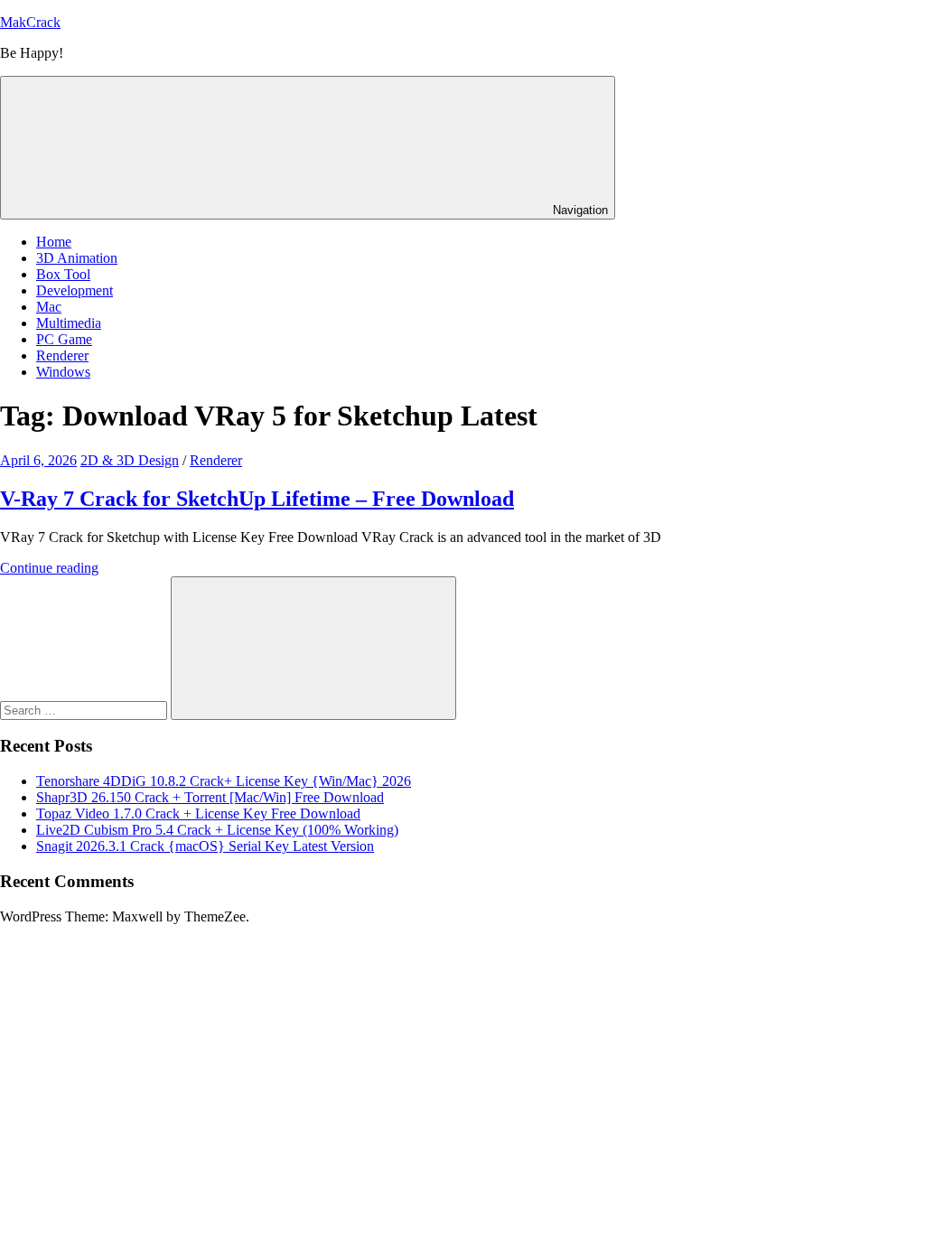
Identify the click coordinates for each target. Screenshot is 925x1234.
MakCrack (30, 22)
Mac (48, 306)
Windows (63, 371)
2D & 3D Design (129, 460)
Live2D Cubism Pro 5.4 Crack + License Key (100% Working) (217, 829)
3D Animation (76, 258)
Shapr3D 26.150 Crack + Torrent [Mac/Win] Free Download (210, 797)
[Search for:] (85, 709)
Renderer (62, 355)
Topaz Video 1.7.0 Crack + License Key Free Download (198, 813)
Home (53, 241)
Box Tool (63, 274)
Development (74, 290)
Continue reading (49, 567)
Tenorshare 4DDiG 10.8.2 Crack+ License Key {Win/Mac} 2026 (223, 781)
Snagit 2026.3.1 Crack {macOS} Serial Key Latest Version (205, 846)
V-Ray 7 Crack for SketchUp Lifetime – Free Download (257, 498)
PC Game (64, 339)
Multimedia (68, 323)
